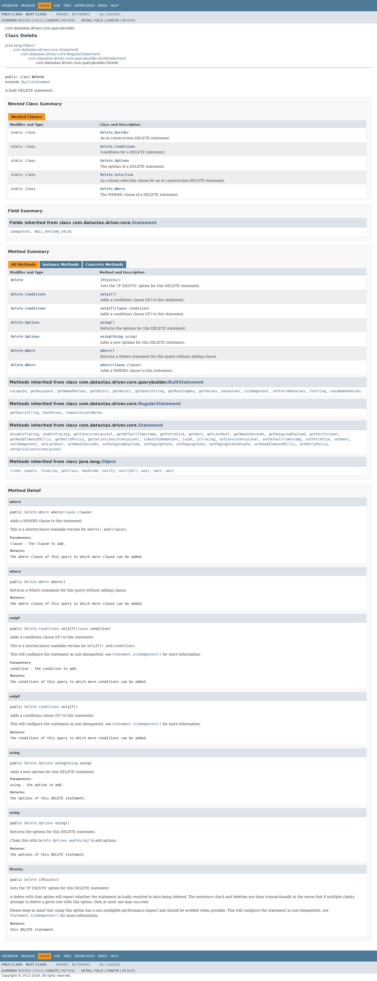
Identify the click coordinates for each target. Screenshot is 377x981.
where (105, 351)
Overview (10, 5)
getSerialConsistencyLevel (113, 439)
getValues (208, 391)
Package (28, 5)
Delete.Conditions (117, 146)
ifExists (108, 280)
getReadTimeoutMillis (30, 439)
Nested (24, 20)
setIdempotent (23, 444)
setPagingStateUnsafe (229, 444)
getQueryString (149, 391)
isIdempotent (256, 391)
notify (108, 471)
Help (114, 5)
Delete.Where (112, 189)
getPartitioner (324, 434)
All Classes (110, 14)
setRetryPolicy (313, 444)
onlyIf (106, 294)
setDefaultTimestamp (281, 439)
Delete (17, 280)
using (105, 322)
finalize (49, 471)
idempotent (20, 231)
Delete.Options (114, 161)
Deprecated (84, 5)
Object (108, 461)
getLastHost (218, 434)
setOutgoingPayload (120, 444)
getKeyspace (42, 391)
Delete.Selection (116, 175)
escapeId (18, 391)
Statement (144, 222)
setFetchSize (317, 439)
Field (38, 20)
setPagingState (157, 444)
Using (118, 336)
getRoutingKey (181, 391)
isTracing (206, 439)
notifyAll (128, 471)
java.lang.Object (20, 45)
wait (145, 471)
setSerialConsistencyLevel (35, 449)
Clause (121, 308)
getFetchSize (172, 434)
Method (68, 20)
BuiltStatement (36, 82)
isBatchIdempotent (160, 439)
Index (102, 5)
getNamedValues (71, 391)
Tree (67, 5)
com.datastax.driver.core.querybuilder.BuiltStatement (77, 58)
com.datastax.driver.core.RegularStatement (60, 54)
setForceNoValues (289, 391)
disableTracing (24, 434)
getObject (99, 391)
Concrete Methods (104, 264)
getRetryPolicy (69, 439)
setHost (341, 439)
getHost (195, 434)
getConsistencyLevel (93, 434)
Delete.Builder (114, 132)
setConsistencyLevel (238, 439)
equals (30, 471)
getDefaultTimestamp (136, 434)
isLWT (187, 439)
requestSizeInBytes (83, 412)
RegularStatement (159, 403)
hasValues (230, 391)
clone (15, 471)
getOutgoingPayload (287, 434)
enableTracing (56, 434)
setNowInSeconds (82, 444)
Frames (62, 14)
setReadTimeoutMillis (274, 444)
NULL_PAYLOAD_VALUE (53, 231)
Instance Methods (61, 264)
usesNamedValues (345, 391)
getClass (69, 471)
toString (318, 391)
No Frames (81, 14)
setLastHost (52, 444)
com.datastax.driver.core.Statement (45, 50)
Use (57, 5)
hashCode (90, 471)
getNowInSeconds (249, 434)
